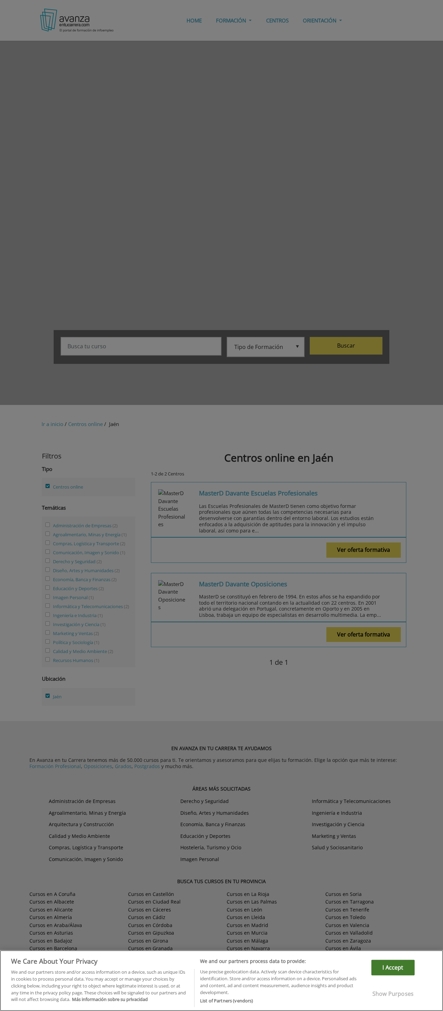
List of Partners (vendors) (226, 1000)
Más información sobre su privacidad (110, 999)
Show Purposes (393, 994)
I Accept (392, 967)
